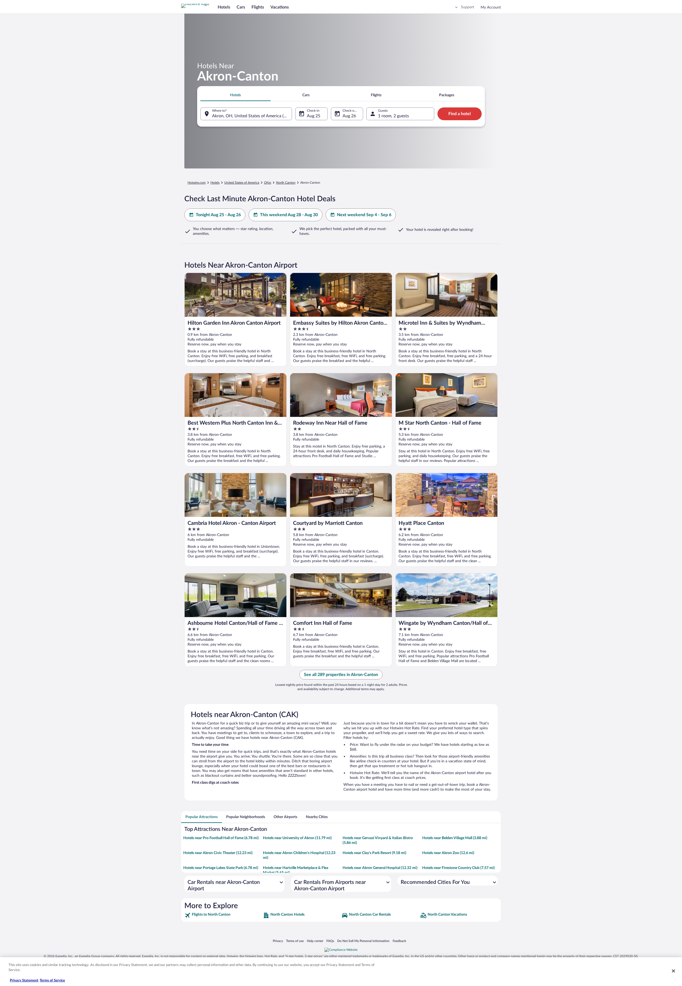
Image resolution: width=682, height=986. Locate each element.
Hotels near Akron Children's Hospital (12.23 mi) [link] (299, 855)
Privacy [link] (278, 941)
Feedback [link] (399, 941)
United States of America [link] (241, 182)
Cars (241, 7)
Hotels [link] (215, 182)
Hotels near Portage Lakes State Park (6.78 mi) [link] (220, 868)
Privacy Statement (24, 980)
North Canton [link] (285, 182)
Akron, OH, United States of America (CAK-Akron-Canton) (252, 116)
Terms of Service (52, 980)
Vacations (279, 7)
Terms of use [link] (295, 941)
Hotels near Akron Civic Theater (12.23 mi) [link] (218, 853)
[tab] (235, 95)
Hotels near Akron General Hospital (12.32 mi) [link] (380, 868)
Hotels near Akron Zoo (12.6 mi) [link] (448, 853)
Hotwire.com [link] (197, 182)
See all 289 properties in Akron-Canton (341, 675)
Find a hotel (459, 114)
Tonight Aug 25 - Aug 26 (218, 215)
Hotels (224, 7)
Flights (257, 7)
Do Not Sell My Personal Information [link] (363, 941)
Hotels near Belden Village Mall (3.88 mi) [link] (454, 838)
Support (467, 7)
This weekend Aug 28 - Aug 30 (289, 215)
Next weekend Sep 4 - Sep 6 (364, 215)
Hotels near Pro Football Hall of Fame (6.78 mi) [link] (221, 838)
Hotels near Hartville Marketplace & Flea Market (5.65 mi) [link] (295, 870)
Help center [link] (315, 941)
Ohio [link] (267, 182)
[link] (223, 915)
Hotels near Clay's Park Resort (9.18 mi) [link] (374, 853)
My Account (491, 7)
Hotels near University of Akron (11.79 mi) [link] (297, 838)
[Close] (673, 971)
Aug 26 (349, 116)
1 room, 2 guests (393, 116)
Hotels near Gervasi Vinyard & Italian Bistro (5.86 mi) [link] (378, 840)
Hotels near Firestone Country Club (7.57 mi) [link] (458, 868)
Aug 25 (313, 116)
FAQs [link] (330, 941)
